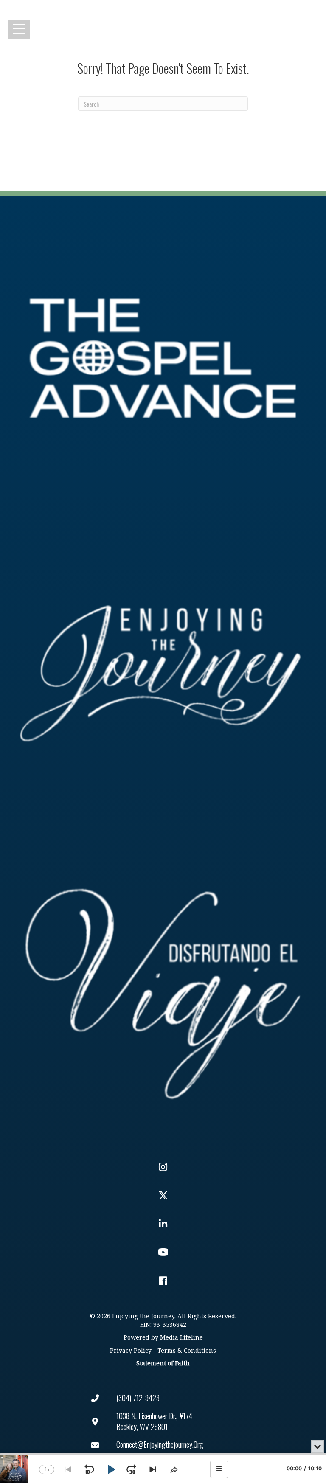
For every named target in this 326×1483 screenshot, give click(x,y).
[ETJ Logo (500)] (162, 673)
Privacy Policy (131, 1350)
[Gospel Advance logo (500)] (162, 358)
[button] (19, 29)
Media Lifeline (181, 1337)
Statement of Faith (163, 1363)
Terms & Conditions (186, 1350)
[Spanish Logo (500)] (162, 988)
